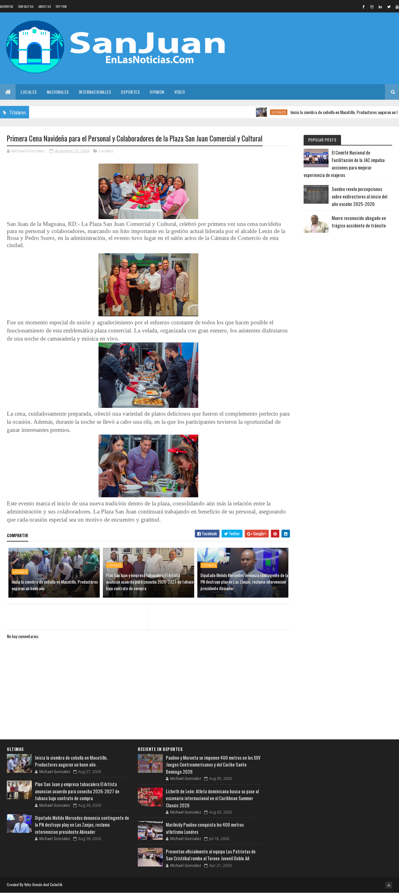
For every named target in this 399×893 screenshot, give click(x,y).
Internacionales (95, 91)
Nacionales (58, 91)
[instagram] (371, 6)
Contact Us (26, 6)
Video (179, 91)
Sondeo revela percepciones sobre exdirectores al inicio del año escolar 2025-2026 (359, 196)
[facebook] (363, 6)
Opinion (157, 91)
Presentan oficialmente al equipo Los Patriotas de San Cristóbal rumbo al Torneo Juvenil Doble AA (211, 855)
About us (44, 6)
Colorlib (56, 884)
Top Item (61, 6)
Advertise (6, 6)
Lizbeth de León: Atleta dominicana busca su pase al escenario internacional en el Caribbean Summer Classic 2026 (212, 798)
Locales (29, 91)
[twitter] (388, 6)
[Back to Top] (388, 885)
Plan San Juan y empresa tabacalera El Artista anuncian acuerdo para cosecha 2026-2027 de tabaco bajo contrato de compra (150, 581)
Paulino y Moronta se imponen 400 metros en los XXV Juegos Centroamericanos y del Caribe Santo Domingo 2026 (213, 764)
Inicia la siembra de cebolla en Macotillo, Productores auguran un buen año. (335, 112)
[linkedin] (380, 6)
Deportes (130, 91)
